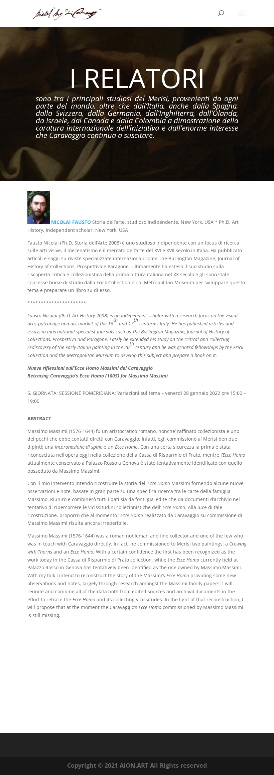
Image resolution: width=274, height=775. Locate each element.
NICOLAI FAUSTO (71, 222)
